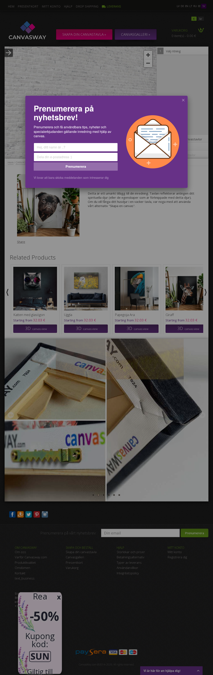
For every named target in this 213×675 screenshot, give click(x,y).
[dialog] (106, 142)
